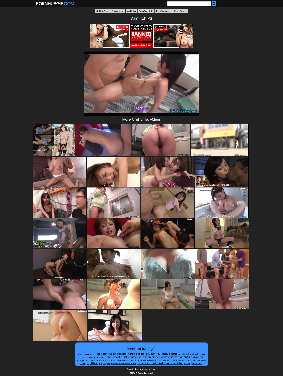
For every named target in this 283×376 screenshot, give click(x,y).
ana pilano (91, 361)
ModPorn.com (163, 11)
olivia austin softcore (165, 360)
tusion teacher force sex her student (132, 354)
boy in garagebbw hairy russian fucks (117, 363)
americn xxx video (188, 360)
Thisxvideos (118, 11)
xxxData (131, 11)
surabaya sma (167, 354)
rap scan (101, 354)
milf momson (123, 360)
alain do (136, 360)
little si (94, 363)
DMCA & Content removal (141, 373)
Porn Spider (180, 11)
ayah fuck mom (148, 361)
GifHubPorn (102, 11)
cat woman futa (179, 357)
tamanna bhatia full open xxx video (160, 363)
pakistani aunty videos (86, 354)
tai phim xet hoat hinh (188, 354)
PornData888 (146, 11)
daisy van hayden (95, 357)
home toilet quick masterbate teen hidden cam (136, 357)
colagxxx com (193, 363)
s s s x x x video (106, 360)
